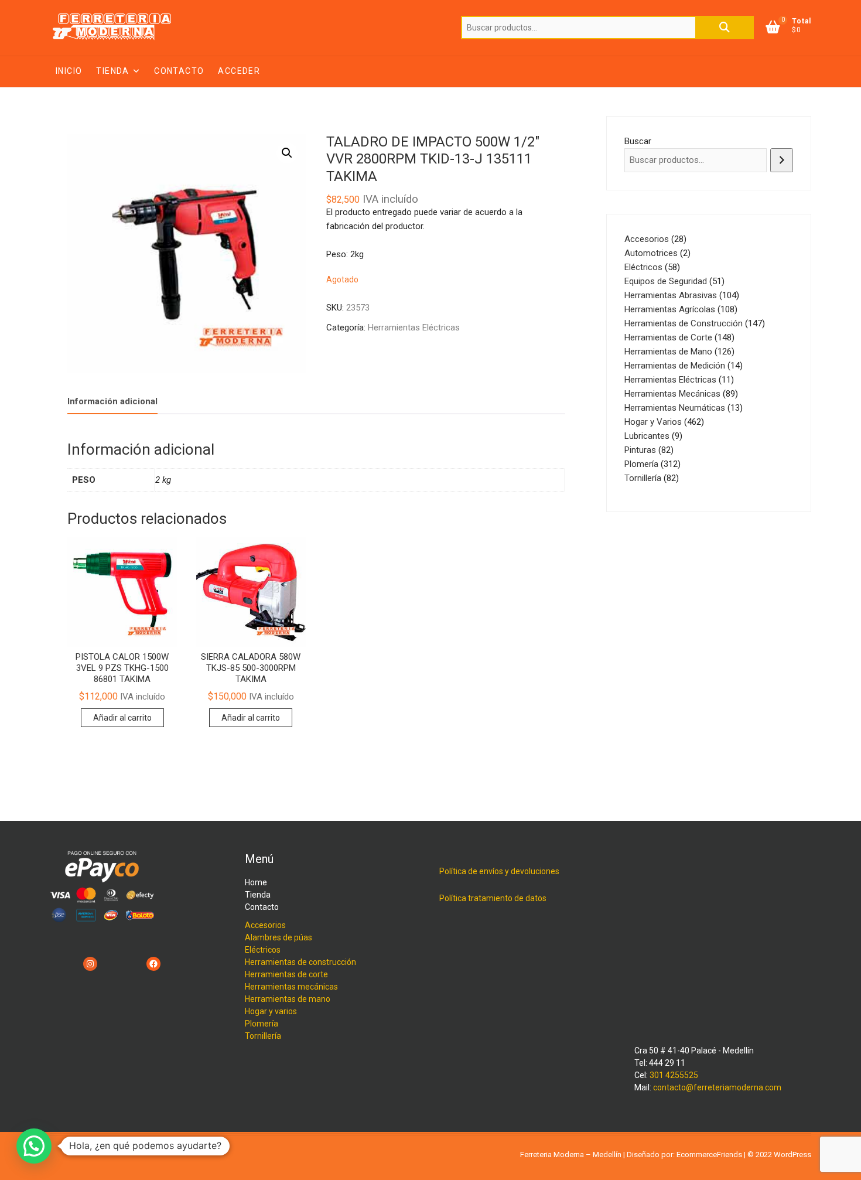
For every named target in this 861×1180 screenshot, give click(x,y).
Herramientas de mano (287, 999)
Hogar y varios (271, 1011)
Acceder (239, 71)
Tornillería (263, 1036)
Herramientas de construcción (300, 962)
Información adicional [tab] (112, 401)
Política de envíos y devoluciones (499, 871)
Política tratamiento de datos (492, 898)
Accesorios (265, 925)
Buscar (724, 27)
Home (256, 882)
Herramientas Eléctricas (414, 327)
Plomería (261, 1023)
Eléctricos (263, 949)
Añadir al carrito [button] (122, 717)
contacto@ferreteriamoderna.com (717, 1087)
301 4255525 (674, 1075)
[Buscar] (781, 160)
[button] (287, 152)
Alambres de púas (278, 937)
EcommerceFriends (709, 1154)
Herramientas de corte (286, 974)
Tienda (112, 71)
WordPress (792, 1154)
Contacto (179, 71)
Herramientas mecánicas (291, 986)
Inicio (69, 71)
